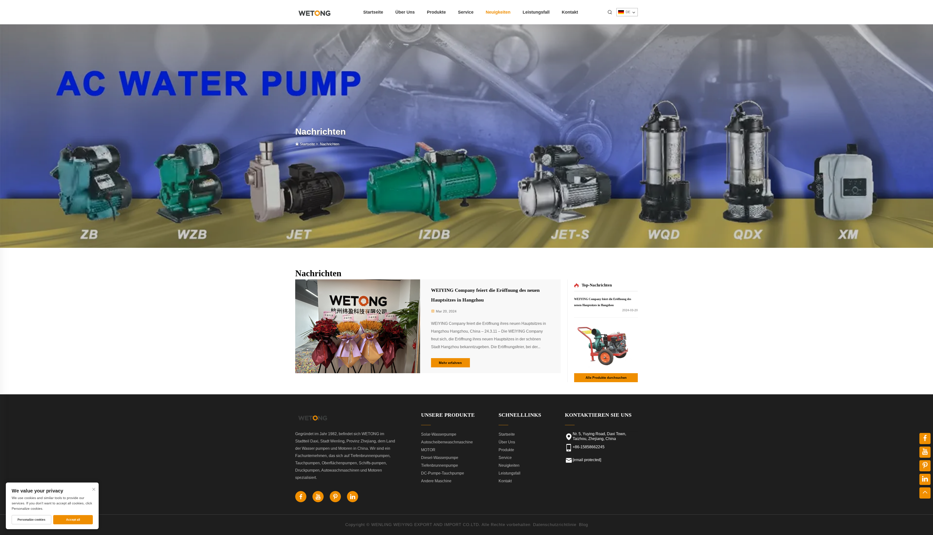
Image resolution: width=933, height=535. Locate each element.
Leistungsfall (536, 12)
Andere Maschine (436, 481)
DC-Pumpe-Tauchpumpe (442, 473)
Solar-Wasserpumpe (438, 434)
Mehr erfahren (450, 363)
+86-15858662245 (589, 447)
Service (466, 12)
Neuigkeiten (498, 12)
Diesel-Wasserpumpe (439, 458)
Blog (583, 524)
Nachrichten (329, 144)
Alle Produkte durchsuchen (606, 378)
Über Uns (405, 12)
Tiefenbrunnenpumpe (439, 465)
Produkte (436, 12)
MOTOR (428, 450)
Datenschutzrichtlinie (554, 524)
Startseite (373, 12)
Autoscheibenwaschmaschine (447, 442)
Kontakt (570, 12)
